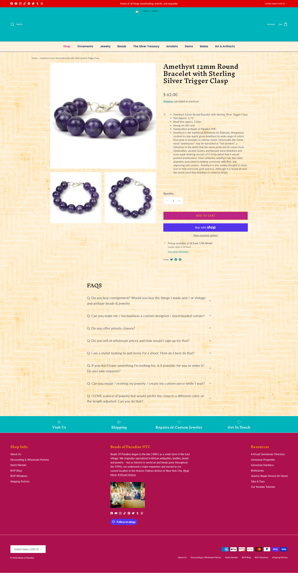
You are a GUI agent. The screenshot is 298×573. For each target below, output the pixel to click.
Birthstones (257, 470)
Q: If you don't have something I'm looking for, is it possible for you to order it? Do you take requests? (146, 368)
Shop (66, 46)
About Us (15, 454)
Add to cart (205, 215)
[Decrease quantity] (166, 201)
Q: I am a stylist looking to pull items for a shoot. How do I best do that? (141, 353)
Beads (121, 46)
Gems (189, 46)
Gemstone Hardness (262, 465)
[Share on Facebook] (176, 259)
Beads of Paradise (26, 557)
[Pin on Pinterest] (180, 259)
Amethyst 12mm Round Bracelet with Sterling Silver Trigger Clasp (69, 58)
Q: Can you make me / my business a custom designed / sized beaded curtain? (146, 316)
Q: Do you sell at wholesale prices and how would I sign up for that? (138, 341)
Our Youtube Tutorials (263, 486)
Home (34, 58)
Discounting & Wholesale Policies (29, 459)
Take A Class (258, 481)
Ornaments (85, 46)
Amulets (172, 46)
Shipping (168, 101)
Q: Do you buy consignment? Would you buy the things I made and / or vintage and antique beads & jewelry (146, 300)
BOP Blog (16, 470)
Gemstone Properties (263, 459)
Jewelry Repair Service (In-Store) (269, 475)
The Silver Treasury (146, 46)
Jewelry (105, 46)
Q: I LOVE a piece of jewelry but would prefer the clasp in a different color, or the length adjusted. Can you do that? (145, 398)
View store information (178, 251)
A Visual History (127, 474)
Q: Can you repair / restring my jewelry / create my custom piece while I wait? (146, 383)
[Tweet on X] (171, 259)
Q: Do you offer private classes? (111, 328)
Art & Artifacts (225, 46)
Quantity (168, 193)
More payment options (205, 235)
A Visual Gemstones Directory (268, 454)
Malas (204, 46)
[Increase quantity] (180, 201)
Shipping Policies (20, 481)
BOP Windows (18, 475)
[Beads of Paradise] (149, 24)
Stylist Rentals (18, 465)
